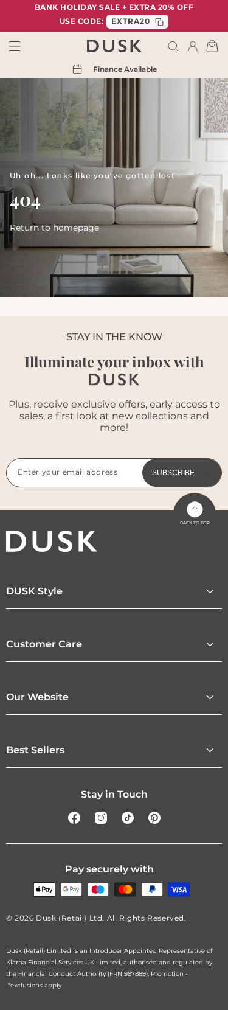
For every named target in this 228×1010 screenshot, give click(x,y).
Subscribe (173, 472)
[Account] (192, 46)
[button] (173, 46)
